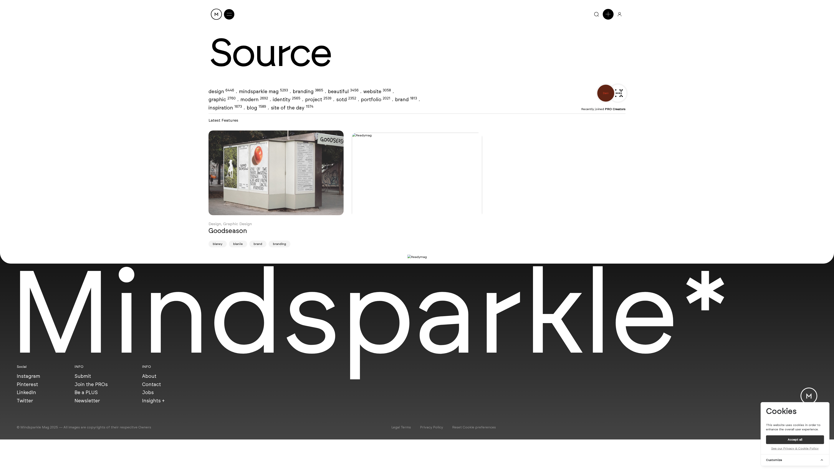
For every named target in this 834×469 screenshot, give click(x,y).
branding (308, 91)
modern (254, 99)
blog (256, 108)
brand (406, 99)
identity (286, 99)
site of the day (292, 108)
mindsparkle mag (263, 91)
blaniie (238, 244)
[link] (276, 172)
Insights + (153, 400)
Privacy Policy (431, 427)
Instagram (28, 376)
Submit (82, 376)
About (149, 376)
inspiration (225, 108)
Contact (151, 384)
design (221, 91)
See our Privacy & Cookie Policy (795, 448)
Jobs (148, 392)
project (318, 99)
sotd (346, 99)
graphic (222, 99)
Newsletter (87, 400)
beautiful (343, 91)
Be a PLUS (86, 392)
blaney (217, 244)
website (377, 91)
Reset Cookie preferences (474, 427)
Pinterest (27, 384)
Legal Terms (401, 427)
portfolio (375, 99)
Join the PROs (91, 384)
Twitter (25, 400)
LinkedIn (26, 392)
